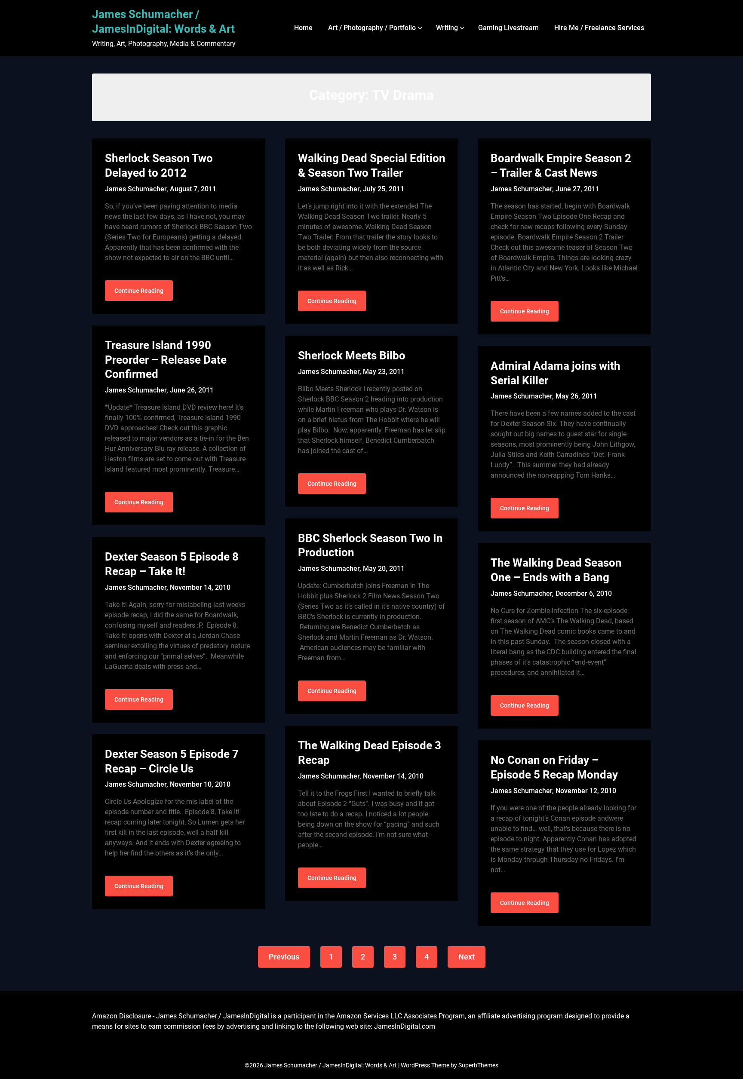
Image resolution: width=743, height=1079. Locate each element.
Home (303, 28)
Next (466, 956)
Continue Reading (138, 290)
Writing (447, 28)
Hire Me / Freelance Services (599, 28)
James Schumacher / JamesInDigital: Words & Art (163, 21)
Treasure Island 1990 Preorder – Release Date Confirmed (166, 360)
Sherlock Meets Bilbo (351, 355)
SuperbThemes (478, 1065)
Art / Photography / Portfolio (372, 28)
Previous (284, 956)
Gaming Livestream (508, 28)
